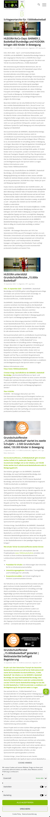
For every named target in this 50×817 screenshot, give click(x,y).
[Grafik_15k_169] (22, 640)
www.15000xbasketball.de (24, 553)
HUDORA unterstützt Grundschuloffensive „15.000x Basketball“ (21, 277)
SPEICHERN (25, 809)
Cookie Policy (16, 814)
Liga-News (31, 284)
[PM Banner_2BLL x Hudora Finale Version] (22, 29)
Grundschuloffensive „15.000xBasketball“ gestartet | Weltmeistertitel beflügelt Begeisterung (21, 654)
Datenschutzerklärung (29, 814)
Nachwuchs (42, 48)
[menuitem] (37, 4)
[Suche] (37, 4)
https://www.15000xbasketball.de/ (15, 369)
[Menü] (43, 4)
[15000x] (22, 428)
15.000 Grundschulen (21, 48)
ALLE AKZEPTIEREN (25, 802)
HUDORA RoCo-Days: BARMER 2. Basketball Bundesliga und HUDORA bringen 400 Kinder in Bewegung (24, 41)
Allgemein (32, 48)
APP (36, 48)
